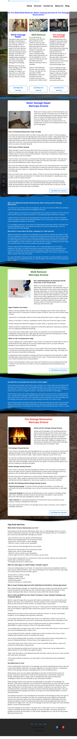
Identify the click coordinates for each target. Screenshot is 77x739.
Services (37, 6)
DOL (40, 724)
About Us (59, 6)
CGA (36, 724)
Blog (67, 6)
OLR (32, 724)
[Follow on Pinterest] (63, 727)
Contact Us (48, 6)
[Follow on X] (60, 727)
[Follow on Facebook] (57, 727)
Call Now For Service (18, 89)
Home (29, 6)
